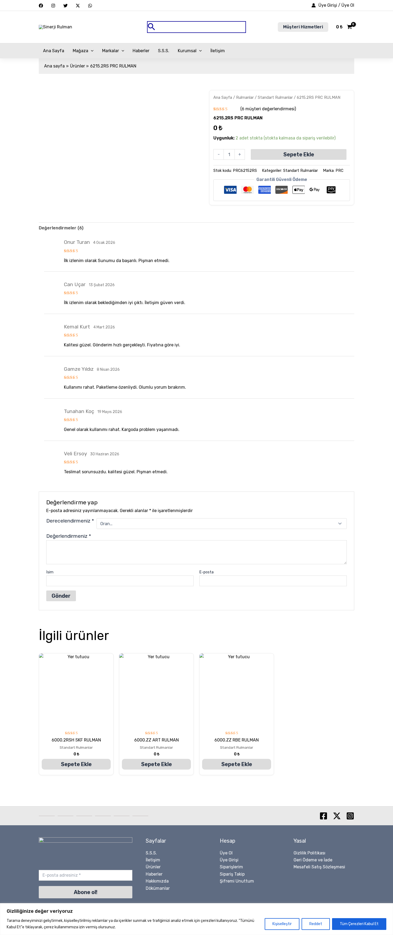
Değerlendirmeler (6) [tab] (61, 227)
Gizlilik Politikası (309, 852)
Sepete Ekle (298, 154)
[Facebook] (41, 5)
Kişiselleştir (282, 924)
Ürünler (153, 866)
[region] (196, 919)
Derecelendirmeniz (70, 521)
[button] (196, 27)
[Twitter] (65, 5)
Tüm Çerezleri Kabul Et (359, 924)
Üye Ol (226, 852)
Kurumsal (187, 50)
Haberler (141, 50)
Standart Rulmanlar (275, 97)
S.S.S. (163, 50)
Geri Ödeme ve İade (313, 859)
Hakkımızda (157, 881)
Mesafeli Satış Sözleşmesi (319, 866)
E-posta (206, 572)
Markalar (110, 50)
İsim (49, 572)
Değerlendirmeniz (68, 536)
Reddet (315, 924)
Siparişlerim (231, 866)
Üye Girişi (229, 859)
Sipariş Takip (232, 874)
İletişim (217, 50)
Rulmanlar (245, 97)
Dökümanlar (158, 888)
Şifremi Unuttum (237, 881)
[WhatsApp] (90, 5)
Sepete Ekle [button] (76, 764)
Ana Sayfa (53, 50)
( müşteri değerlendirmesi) (268, 108)
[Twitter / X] (78, 5)
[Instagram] (53, 5)
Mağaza (80, 50)
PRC (339, 170)
